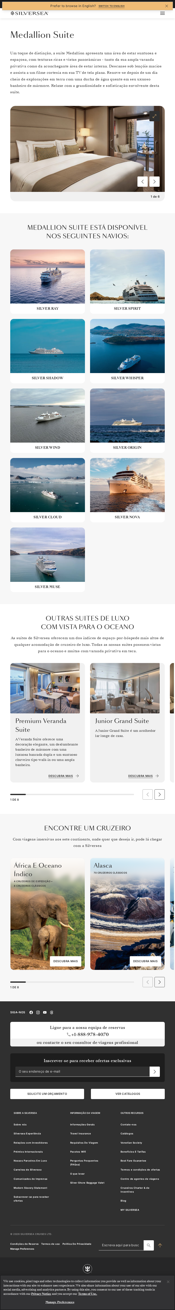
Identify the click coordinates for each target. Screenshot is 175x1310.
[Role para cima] (160, 1245)
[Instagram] (38, 1012)
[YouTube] (44, 1012)
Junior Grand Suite (122, 721)
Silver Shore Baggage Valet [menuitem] (87, 1182)
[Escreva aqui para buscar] (149, 1245)
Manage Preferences (22, 1249)
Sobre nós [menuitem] (20, 1124)
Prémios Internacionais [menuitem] (28, 1151)
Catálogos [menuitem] (127, 1133)
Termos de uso (50, 1243)
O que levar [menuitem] (77, 1173)
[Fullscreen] (154, 116)
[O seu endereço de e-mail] (155, 1072)
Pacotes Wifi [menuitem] (78, 1151)
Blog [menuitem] (123, 1200)
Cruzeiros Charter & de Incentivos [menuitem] (135, 1189)
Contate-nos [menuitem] (129, 1124)
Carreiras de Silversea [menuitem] (27, 1169)
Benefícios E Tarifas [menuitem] (133, 1151)
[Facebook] (31, 1012)
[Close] (168, 1281)
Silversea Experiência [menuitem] (27, 1133)
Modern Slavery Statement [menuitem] (30, 1187)
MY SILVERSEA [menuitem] (130, 1209)
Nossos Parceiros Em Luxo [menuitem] (30, 1160)
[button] (142, 181)
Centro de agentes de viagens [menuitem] (140, 1178)
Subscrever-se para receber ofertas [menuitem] (31, 1198)
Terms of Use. (87, 1294)
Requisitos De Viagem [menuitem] (84, 1142)
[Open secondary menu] (165, 13)
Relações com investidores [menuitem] (31, 1142)
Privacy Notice (41, 1294)
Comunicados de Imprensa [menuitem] (30, 1178)
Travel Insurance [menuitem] (80, 1133)
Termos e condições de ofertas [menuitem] (140, 1169)
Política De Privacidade (77, 1243)
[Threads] (51, 1012)
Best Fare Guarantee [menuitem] (133, 1160)
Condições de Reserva (24, 1243)
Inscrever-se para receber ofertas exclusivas (87, 1061)
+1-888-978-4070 (90, 1034)
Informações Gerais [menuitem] (82, 1124)
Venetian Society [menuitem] (131, 1142)
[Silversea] (29, 13)
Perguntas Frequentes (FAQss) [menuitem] (84, 1162)
